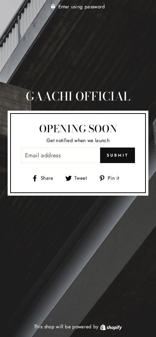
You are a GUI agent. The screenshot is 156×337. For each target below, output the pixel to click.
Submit (117, 155)
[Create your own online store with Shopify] (111, 326)
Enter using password (81, 6)
